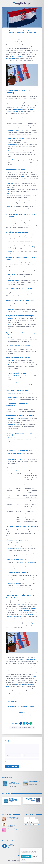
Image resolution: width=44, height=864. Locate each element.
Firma (38, 824)
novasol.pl (19, 553)
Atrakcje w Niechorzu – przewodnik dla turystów (21, 706)
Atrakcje (15, 715)
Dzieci (26, 824)
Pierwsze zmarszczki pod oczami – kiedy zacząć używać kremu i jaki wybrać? (13, 818)
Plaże (21, 715)
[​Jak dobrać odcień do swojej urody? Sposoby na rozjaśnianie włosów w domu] (4, 830)
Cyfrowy (27, 822)
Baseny (32, 817)
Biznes (36, 820)
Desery (32, 822)
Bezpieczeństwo (28, 820)
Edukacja (32, 824)
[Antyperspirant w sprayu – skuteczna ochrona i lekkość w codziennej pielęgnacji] (4, 824)
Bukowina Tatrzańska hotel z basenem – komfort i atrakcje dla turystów (14, 783)
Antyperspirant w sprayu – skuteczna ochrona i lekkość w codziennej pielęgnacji (12, 824)
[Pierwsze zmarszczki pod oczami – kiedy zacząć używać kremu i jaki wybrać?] (4, 819)
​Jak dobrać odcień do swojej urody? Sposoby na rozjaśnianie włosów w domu (13, 829)
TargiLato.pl (10, 844)
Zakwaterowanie (27, 715)
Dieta (38, 822)
